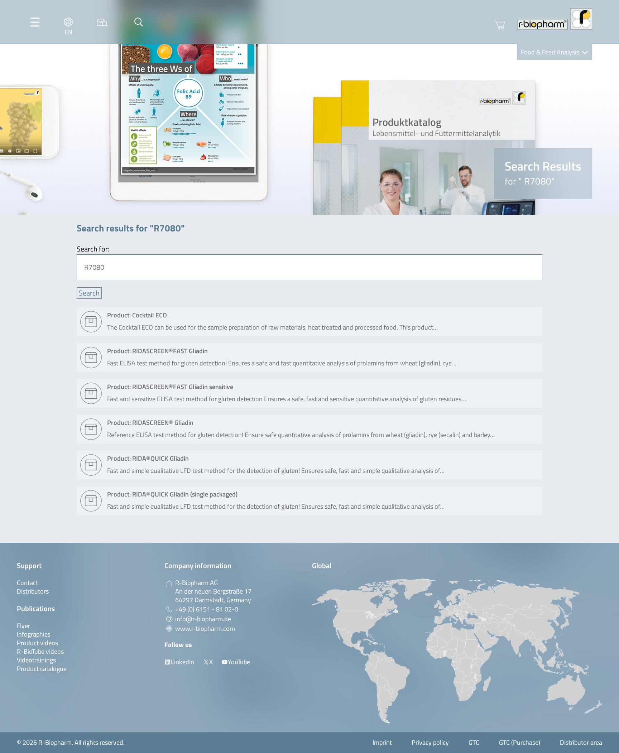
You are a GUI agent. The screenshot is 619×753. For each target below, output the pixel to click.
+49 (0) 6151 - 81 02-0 (206, 609)
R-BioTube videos (40, 651)
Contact (27, 582)
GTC (474, 742)
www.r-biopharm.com (205, 628)
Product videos (37, 643)
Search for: (93, 248)
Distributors (33, 591)
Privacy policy (430, 742)
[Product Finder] (102, 22)
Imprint (382, 742)
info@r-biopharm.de (203, 619)
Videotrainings (36, 660)
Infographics (33, 634)
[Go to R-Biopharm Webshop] (499, 25)
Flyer (23, 625)
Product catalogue (42, 668)
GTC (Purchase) (519, 742)
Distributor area (581, 742)
